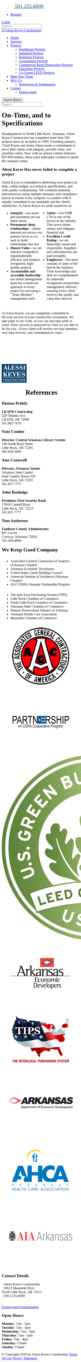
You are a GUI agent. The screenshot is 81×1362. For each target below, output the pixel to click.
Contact (15, 88)
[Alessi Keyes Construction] (21, 30)
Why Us (16, 80)
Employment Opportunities (20, 1307)
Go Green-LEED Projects (36, 72)
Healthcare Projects (32, 49)
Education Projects (31, 69)
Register (16, 14)
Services (16, 41)
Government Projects (33, 61)
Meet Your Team (21, 76)
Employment (28, 92)
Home (14, 38)
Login (6, 22)
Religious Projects (31, 57)
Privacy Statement (25, 1358)
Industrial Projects (31, 53)
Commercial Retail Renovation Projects (46, 65)
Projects (15, 45)
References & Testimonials (37, 84)
